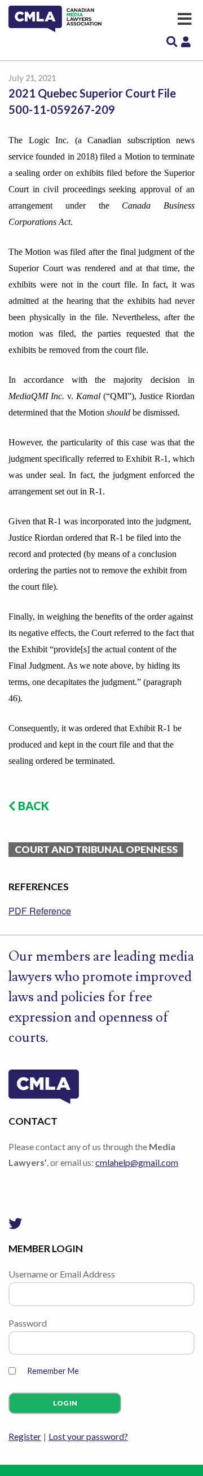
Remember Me (53, 1371)
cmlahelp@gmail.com (136, 1162)
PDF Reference (39, 910)
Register (24, 1436)
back (32, 805)
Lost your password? (88, 1436)
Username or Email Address (61, 1274)
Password (27, 1323)
